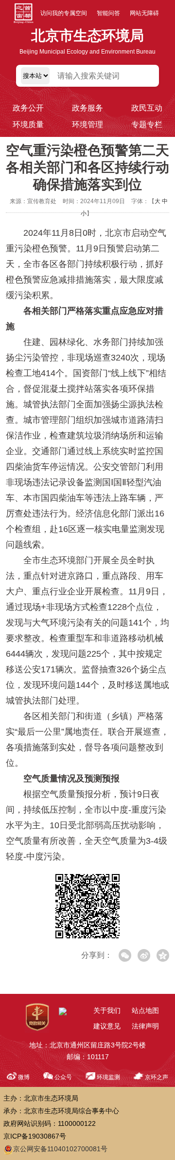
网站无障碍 (144, 13)
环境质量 (28, 124)
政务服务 (87, 108)
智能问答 (108, 13)
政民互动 (146, 108)
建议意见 (107, 1026)
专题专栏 (146, 124)
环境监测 (108, 1077)
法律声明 (145, 1026)
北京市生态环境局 (87, 35)
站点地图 (145, 1010)
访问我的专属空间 (63, 13)
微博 (24, 1077)
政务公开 (28, 108)
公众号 (63, 1077)
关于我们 (107, 1010)
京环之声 (156, 1077)
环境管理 (87, 124)
